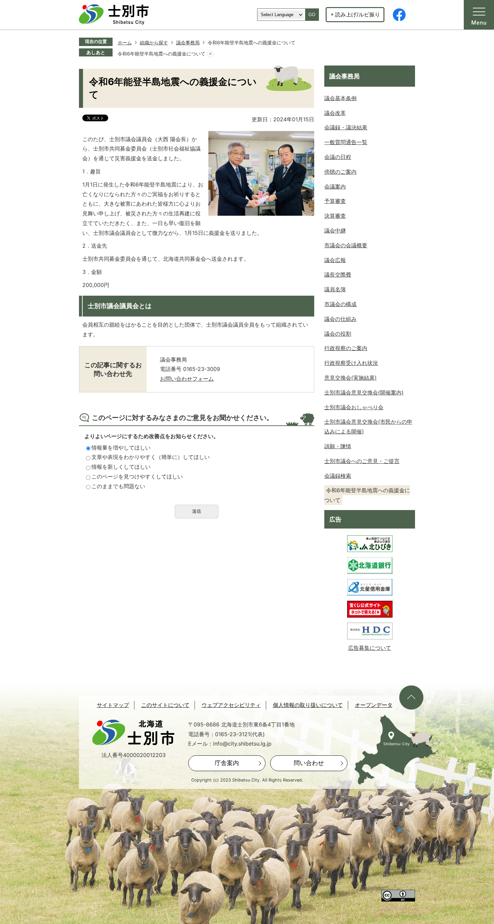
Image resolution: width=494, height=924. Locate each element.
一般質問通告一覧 (345, 142)
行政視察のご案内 (345, 348)
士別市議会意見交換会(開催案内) (364, 392)
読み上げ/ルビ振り (357, 14)
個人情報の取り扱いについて (308, 705)
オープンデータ (374, 705)
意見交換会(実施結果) (350, 377)
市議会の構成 (340, 304)
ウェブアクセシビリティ (231, 705)
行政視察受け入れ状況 (351, 363)
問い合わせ (309, 762)
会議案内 (335, 186)
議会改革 (335, 113)
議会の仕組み (340, 319)
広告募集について (369, 647)
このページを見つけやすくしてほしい (137, 476)
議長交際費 (337, 274)
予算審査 (335, 201)
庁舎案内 (227, 762)
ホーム (125, 42)
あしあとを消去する (210, 53)
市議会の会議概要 (345, 245)
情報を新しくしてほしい (121, 466)
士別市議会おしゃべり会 (353, 407)
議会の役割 (337, 333)
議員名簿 (335, 289)
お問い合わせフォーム (187, 378)
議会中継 (335, 230)
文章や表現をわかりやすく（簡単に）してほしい (150, 457)
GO (311, 14)
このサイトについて (165, 705)
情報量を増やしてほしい (121, 447)
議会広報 (335, 260)
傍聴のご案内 (340, 171)
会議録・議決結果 (345, 127)
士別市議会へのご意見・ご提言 (362, 461)
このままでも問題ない (118, 486)
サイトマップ (113, 705)
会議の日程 (337, 157)
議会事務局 (188, 42)
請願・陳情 (337, 446)
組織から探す (154, 42)
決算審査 (335, 215)
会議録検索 (337, 475)
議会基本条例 (340, 98)
